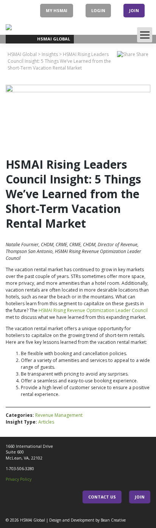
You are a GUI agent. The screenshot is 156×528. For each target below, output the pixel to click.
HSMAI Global (32, 520)
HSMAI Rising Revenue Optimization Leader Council (93, 310)
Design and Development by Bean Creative (87, 520)
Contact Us (102, 497)
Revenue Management (59, 415)
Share (141, 54)
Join (134, 10)
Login (98, 10)
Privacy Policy (18, 479)
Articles (46, 422)
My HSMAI (56, 10)
